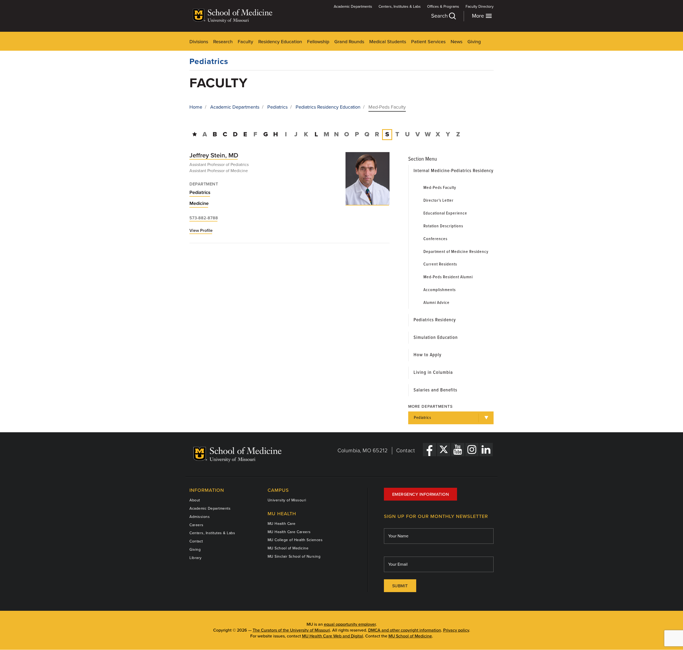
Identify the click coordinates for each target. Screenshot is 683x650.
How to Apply (428, 355)
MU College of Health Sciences (295, 540)
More (478, 16)
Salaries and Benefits (435, 390)
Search (440, 16)
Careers (196, 525)
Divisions (198, 42)
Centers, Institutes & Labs (400, 6)
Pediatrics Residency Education (328, 107)
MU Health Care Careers (289, 532)
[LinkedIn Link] (486, 449)
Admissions (199, 516)
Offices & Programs (443, 6)
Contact (405, 450)
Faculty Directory (480, 6)
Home (195, 107)
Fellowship (318, 42)
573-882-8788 (203, 218)
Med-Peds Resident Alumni (448, 277)
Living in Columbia (433, 373)
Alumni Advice (436, 303)
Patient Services (428, 42)
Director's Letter (438, 200)
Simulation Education (436, 338)
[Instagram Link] (472, 449)
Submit (400, 586)
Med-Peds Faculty (439, 188)
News (456, 42)
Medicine (199, 203)
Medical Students (387, 42)
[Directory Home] (194, 134)
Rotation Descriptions (443, 226)
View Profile (201, 231)
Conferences (435, 239)
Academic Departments (353, 6)
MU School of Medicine (288, 548)
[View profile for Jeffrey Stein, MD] (368, 178)
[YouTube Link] (457, 449)
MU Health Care (282, 523)
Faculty (245, 42)
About (194, 500)
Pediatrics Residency (435, 320)
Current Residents (440, 264)
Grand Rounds (349, 42)
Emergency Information (420, 494)
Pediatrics (208, 61)
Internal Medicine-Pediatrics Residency (454, 171)
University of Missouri (287, 500)
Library (195, 558)
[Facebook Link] (429, 449)
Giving (474, 42)
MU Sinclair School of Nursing (294, 556)
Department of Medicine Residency (456, 252)
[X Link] (443, 449)
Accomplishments (439, 290)
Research (223, 42)
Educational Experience (445, 213)
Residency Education (280, 42)
